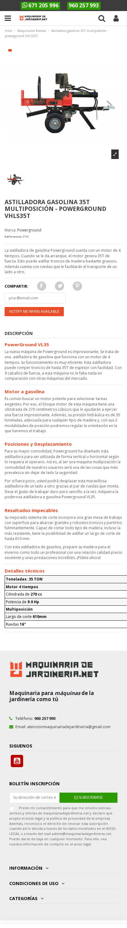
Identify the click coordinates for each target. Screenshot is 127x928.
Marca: (10, 230)
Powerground (29, 230)
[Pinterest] (76, 286)
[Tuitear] (59, 286)
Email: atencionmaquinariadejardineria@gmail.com (62, 726)
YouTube (17, 761)
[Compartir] (40, 286)
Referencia (13, 237)
